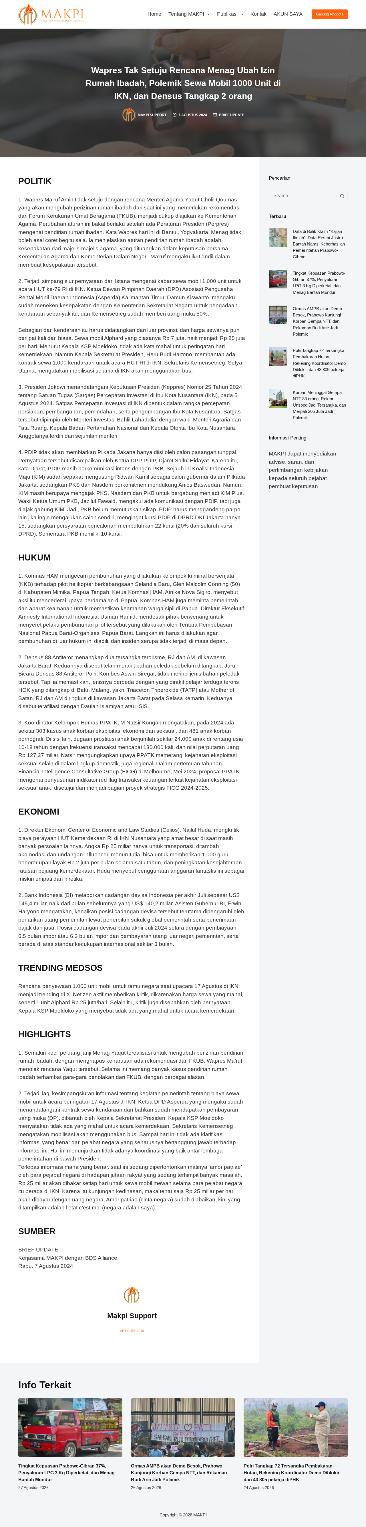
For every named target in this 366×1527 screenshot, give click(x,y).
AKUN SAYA (288, 14)
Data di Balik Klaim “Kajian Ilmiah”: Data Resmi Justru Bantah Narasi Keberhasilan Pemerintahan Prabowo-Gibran (319, 244)
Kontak (258, 14)
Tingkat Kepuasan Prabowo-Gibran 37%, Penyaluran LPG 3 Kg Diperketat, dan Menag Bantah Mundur (66, 1472)
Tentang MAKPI (186, 14)
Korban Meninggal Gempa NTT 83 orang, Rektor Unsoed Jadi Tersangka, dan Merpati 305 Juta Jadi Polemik (319, 405)
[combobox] (303, 195)
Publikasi (227, 14)
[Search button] (342, 195)
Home (154, 14)
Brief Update (231, 115)
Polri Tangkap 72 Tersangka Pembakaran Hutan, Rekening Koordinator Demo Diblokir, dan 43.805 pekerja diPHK (319, 363)
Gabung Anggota (329, 14)
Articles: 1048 (132, 1330)
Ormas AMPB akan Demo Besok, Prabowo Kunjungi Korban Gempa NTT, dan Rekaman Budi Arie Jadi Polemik (317, 321)
